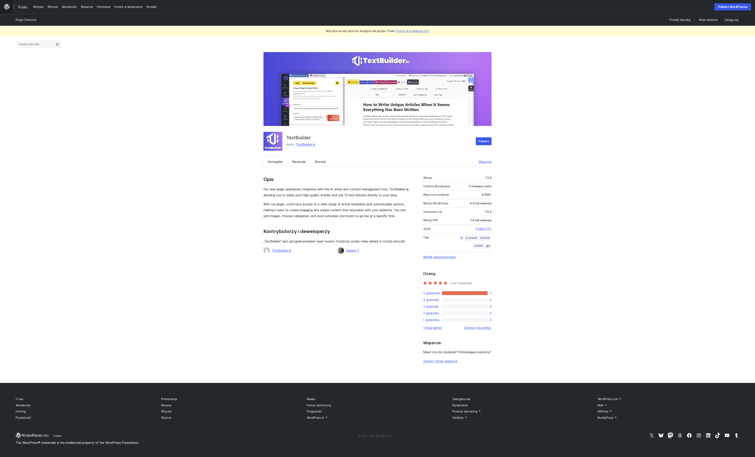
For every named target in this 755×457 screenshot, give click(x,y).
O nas (19, 399)
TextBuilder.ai (305, 144)
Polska (57, 435)
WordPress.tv (317, 417)
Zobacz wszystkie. (478, 328)
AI (461, 237)
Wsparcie (485, 162)
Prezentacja (169, 399)
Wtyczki (166, 411)
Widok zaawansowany (439, 257)
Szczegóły (275, 162)
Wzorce (166, 417)
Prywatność (23, 417)
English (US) (484, 228)
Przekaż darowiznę (466, 411)
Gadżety (459, 417)
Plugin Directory (26, 19)
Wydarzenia (460, 405)
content (478, 245)
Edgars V (352, 250)
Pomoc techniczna (319, 405)
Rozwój (320, 162)
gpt (488, 245)
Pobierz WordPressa (732, 6)
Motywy (166, 405)
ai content (471, 237)
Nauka (311, 399)
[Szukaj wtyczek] (57, 44)
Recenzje (299, 162)
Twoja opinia (432, 328)
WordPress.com (609, 399)
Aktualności (23, 405)
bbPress (605, 411)
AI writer (485, 237)
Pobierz (483, 141)
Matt (602, 405)
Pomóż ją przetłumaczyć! (412, 31)
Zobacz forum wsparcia (440, 361)
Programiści (314, 411)
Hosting (21, 411)
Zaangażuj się (461, 399)
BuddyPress (607, 417)
